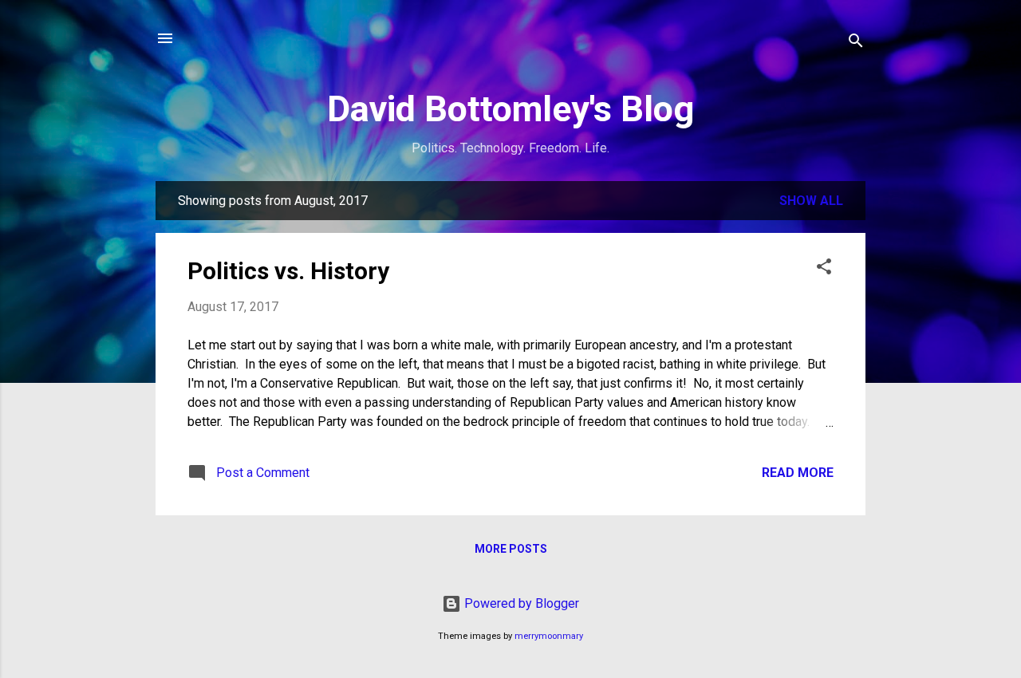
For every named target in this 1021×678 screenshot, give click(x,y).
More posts (511, 548)
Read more (798, 472)
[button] (824, 269)
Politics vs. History (288, 271)
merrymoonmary (548, 636)
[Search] (855, 43)
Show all (811, 200)
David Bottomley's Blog (510, 109)
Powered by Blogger (520, 603)
